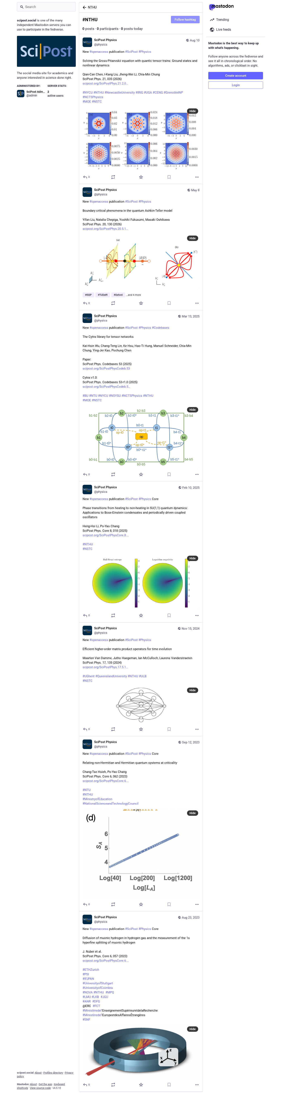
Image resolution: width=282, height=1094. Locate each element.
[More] (196, 177)
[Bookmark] (169, 177)
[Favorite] (141, 177)
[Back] (83, 7)
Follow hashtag (185, 19)
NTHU (92, 7)
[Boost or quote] (113, 177)
